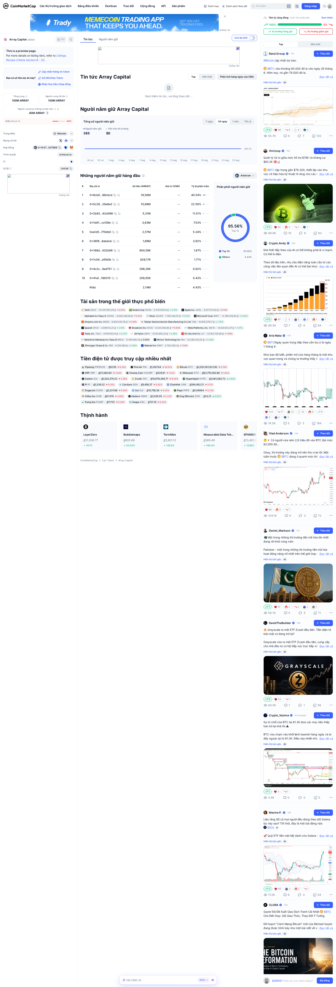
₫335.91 (152, 372)
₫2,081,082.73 (210, 378)
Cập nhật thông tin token (56, 71)
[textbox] (295, 981)
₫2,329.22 (100, 384)
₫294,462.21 (191, 384)
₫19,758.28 (152, 390)
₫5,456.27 (142, 384)
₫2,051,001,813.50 (203, 367)
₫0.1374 (104, 396)
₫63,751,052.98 (206, 372)
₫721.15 (149, 402)
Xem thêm (327, 17)
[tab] (193, 77)
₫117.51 (105, 402)
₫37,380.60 (103, 372)
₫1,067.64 (153, 367)
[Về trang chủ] (19, 6)
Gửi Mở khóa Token (52, 78)
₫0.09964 (195, 390)
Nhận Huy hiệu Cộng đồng (56, 84)
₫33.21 (200, 396)
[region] (121, 6)
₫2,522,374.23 (106, 378)
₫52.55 (105, 367)
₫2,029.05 (151, 396)
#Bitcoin (268, 60)
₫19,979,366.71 (156, 378)
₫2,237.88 (106, 390)
